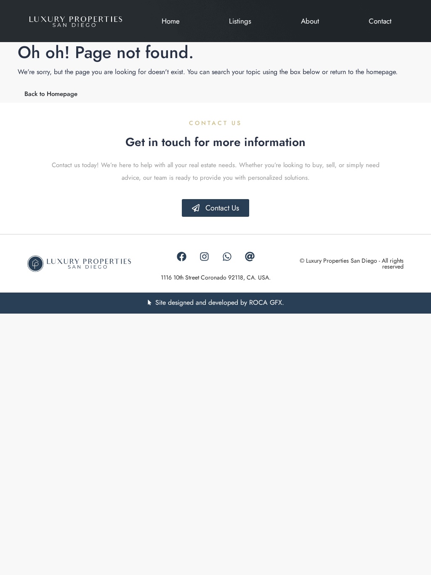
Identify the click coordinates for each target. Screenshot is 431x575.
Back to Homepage (50, 93)
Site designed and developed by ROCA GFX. (219, 302)
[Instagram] (204, 256)
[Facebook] (181, 256)
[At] (249, 256)
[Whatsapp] (227, 256)
